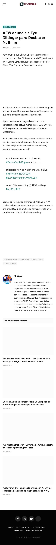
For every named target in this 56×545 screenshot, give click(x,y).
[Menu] (4, 4)
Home (10, 527)
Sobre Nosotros (34, 531)
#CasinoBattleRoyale (17, 162)
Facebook (18, 531)
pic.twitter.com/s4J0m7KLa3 (21, 177)
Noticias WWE (22, 527)
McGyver (6, 48)
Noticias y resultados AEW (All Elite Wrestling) (23, 259)
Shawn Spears (10, 263)
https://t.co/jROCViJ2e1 (18, 173)
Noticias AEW (9, 27)
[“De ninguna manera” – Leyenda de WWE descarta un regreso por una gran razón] (28, 427)
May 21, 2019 (13, 189)
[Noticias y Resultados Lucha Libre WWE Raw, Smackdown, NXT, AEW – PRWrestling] (27, 4)
